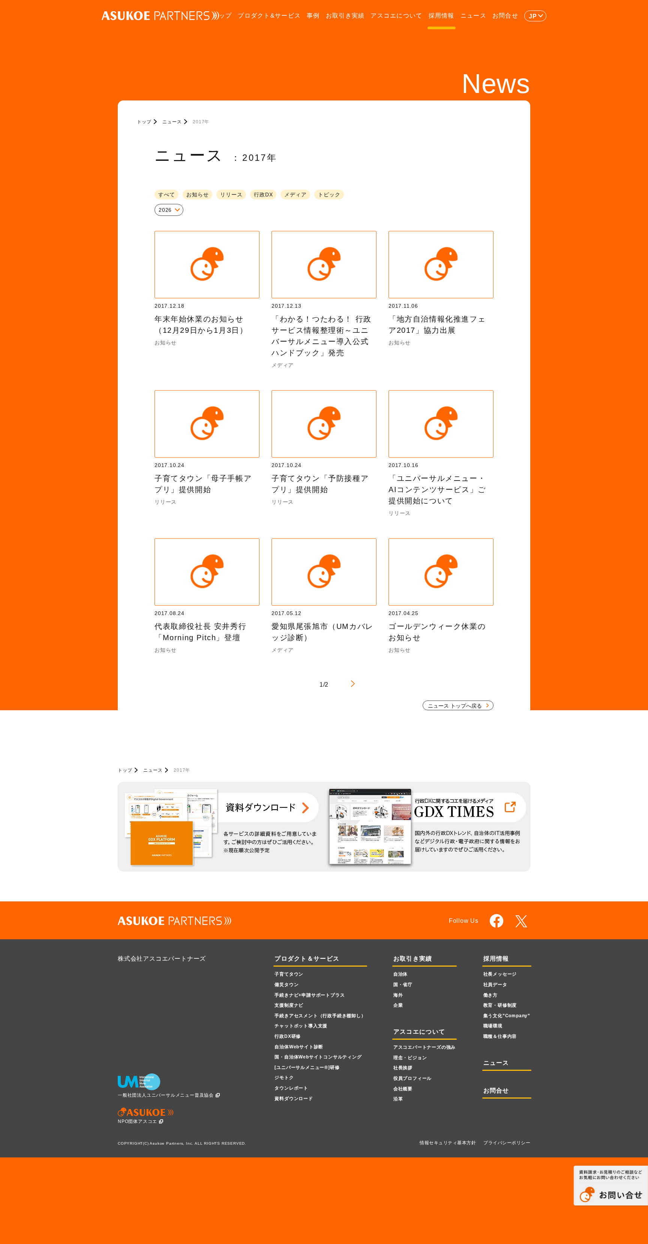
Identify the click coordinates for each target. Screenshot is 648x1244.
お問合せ (505, 15)
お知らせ (197, 195)
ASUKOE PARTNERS (160, 16)
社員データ (495, 984)
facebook (497, 921)
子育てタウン (288, 974)
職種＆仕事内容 (500, 1036)
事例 (313, 15)
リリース (231, 195)
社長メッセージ (500, 974)
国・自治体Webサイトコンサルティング (318, 1057)
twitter (522, 921)
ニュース (473, 15)
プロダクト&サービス (269, 15)
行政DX (263, 195)
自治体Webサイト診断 (298, 1046)
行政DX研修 (287, 1036)
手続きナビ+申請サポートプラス (309, 995)
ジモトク (284, 1077)
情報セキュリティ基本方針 (448, 1142)
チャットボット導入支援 (300, 1025)
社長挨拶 (402, 1067)
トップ (222, 15)
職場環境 (492, 1025)
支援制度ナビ (288, 1005)
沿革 (398, 1099)
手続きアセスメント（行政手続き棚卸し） (320, 1015)
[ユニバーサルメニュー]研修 (306, 1067)
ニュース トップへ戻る (455, 706)
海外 (398, 995)
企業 (398, 1005)
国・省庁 (402, 984)
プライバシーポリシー (506, 1142)
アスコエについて (396, 15)
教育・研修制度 (500, 1005)
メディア (295, 195)
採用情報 (441, 15)
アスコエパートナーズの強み (424, 1047)
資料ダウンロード (293, 1098)
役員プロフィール (412, 1078)
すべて (166, 195)
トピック (329, 195)
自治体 (400, 974)
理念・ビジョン (410, 1057)
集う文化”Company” (506, 1015)
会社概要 (402, 1088)
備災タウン (286, 984)
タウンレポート (291, 1088)
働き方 (490, 995)
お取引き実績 (345, 15)
